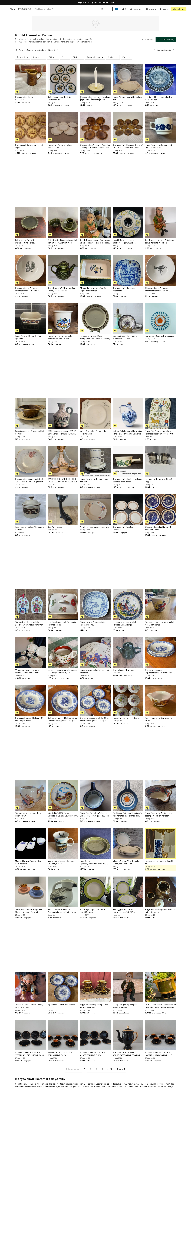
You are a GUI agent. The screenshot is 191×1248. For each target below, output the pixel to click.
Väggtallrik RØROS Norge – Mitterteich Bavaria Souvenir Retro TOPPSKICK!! (63, 814)
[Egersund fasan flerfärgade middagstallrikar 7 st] (128, 318)
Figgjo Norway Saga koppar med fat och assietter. (94, 1005)
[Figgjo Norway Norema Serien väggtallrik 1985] (95, 604)
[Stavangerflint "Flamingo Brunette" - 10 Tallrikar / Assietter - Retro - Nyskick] (128, 127)
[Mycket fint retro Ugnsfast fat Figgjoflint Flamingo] (95, 270)
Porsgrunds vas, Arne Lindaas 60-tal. (159, 862)
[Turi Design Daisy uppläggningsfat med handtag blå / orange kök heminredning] (128, 795)
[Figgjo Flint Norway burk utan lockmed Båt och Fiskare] (63, 318)
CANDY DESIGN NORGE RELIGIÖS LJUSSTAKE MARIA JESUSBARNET (62, 480)
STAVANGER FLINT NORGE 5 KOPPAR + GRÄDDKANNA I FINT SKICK (159, 1054)
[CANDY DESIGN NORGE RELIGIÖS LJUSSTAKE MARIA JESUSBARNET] (63, 461)
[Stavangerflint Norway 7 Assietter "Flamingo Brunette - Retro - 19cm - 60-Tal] (95, 127)
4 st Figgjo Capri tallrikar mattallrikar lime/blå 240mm (124, 910)
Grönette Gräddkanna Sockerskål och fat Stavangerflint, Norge (62, 241)
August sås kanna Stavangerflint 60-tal (159, 719)
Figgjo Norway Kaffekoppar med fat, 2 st (94, 480)
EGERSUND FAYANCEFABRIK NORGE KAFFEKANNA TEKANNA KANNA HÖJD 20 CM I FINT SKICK (127, 1054)
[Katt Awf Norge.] (63, 509)
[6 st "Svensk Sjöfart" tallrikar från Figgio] (30, 127)
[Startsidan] (24, 9)
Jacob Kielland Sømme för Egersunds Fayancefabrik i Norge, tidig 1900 (62, 911)
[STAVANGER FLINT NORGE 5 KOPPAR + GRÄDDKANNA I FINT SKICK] (160, 1035)
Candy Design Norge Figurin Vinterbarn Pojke (125, 1005)
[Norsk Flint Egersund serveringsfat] (95, 509)
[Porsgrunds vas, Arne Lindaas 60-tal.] (160, 843)
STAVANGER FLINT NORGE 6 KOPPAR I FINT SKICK (60, 1053)
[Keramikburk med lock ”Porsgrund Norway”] (30, 509)
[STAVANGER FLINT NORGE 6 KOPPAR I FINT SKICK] (63, 1035)
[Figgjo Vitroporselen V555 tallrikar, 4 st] (128, 79)
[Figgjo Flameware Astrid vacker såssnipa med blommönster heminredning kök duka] (160, 795)
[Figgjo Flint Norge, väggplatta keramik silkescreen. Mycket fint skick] (160, 413)
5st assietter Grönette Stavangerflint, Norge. (25, 241)
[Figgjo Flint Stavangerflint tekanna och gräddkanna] (160, 892)
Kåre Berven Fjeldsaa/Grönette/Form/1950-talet (93, 862)
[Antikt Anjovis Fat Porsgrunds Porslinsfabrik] (95, 413)
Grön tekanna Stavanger (123, 670)
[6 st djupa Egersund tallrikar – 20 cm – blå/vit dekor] (30, 700)
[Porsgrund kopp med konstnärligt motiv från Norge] (160, 604)
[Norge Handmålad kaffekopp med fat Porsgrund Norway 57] (63, 652)
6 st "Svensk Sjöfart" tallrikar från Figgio (29, 146)
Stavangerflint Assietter (123, 527)
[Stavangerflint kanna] (30, 79)
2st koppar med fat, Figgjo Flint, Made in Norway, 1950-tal (29, 910)
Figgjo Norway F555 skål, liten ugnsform (28, 337)
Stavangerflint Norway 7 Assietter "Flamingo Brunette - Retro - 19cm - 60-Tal (95, 146)
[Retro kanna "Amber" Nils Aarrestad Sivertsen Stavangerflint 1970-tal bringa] (160, 987)
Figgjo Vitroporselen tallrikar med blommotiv (94, 671)
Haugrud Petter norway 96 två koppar (158, 480)
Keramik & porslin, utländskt (32, 50)
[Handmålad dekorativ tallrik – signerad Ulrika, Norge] (128, 604)
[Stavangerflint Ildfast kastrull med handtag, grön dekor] (128, 461)
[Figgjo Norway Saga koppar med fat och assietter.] (95, 987)
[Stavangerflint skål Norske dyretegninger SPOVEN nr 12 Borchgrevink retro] (160, 270)
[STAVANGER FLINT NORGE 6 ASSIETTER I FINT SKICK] (95, 1035)
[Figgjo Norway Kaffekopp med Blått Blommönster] (160, 127)
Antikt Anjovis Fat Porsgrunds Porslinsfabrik (93, 432)
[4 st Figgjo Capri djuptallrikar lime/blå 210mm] (95, 892)
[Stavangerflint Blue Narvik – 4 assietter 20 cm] (160, 509)
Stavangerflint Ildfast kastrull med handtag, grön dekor (127, 480)
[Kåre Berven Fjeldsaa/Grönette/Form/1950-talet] (95, 843)
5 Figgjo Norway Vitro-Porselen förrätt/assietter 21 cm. (126, 862)
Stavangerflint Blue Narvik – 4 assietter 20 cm (158, 528)
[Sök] (102, 9)
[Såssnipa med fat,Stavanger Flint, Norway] (30, 413)
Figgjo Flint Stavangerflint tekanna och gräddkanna (160, 910)
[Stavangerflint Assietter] (128, 509)
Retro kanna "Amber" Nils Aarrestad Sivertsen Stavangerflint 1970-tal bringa (160, 1006)
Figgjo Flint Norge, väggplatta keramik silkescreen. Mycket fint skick (159, 432)
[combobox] (69, 9)
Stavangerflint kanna (24, 97)
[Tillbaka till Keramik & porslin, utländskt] (16, 50)
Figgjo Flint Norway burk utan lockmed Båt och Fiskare (60, 337)
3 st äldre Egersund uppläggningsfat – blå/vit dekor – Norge (159, 671)
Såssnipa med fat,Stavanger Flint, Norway (30, 432)
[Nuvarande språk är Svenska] (116, 9)
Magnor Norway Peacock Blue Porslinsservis (28, 862)
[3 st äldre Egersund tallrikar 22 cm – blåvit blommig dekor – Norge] (95, 700)
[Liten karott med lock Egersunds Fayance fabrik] (63, 604)
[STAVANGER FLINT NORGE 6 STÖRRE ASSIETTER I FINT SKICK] (30, 1035)
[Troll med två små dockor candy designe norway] (30, 987)
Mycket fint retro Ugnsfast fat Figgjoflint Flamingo (93, 289)
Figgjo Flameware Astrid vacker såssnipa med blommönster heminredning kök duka (158, 814)
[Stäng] (189, 2)
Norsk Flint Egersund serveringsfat (95, 527)
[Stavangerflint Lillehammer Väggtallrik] (128, 270)
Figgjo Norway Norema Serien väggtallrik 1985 (93, 623)
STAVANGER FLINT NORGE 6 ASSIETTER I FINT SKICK (92, 1053)
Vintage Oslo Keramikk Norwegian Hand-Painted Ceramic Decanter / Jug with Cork (127, 432)
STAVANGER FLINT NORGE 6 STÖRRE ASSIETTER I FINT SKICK (29, 1053)
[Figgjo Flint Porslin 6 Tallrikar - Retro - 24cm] (63, 127)
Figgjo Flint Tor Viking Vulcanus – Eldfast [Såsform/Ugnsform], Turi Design (94, 814)
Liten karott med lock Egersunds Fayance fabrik (62, 623)
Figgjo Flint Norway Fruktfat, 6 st (127, 718)
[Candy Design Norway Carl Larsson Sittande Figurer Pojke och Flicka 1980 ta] (95, 222)
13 (111, 1069)
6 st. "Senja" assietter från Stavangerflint (59, 98)
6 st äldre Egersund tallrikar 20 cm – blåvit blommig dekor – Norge (62, 719)
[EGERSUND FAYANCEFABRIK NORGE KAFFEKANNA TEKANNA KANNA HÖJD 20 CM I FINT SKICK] (128, 1035)
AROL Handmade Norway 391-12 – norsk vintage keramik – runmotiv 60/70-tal (62, 432)
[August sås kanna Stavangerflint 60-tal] (160, 700)
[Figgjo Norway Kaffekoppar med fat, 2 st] (95, 461)
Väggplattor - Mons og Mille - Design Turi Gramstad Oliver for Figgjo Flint (29, 623)
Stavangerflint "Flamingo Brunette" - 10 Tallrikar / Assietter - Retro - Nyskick (128, 146)
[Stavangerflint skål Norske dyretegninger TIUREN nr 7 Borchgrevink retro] (30, 270)
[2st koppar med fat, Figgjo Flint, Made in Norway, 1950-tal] (30, 892)
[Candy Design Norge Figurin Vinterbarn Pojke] (128, 987)
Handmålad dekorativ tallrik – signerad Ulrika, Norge (125, 623)
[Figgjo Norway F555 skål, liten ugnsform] (30, 318)
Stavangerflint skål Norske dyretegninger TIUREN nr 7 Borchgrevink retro (27, 289)
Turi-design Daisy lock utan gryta (159, 336)
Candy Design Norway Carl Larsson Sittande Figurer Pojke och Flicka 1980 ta (95, 241)
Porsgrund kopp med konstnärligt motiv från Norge (159, 623)
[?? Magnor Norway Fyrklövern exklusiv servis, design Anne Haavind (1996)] (30, 652)
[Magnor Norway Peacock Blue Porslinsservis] (30, 843)
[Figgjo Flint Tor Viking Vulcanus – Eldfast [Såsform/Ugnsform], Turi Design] (95, 795)
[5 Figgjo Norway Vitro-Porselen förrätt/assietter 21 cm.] (128, 843)
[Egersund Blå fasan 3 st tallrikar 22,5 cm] (63, 987)
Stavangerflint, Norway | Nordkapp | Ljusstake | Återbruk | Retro (95, 98)
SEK (124, 9)
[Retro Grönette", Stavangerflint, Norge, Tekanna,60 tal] (63, 270)
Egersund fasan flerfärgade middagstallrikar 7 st (125, 337)
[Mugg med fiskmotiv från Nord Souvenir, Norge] (63, 843)
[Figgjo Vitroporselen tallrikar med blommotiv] (95, 652)
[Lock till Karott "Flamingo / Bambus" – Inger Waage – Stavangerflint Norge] (128, 222)
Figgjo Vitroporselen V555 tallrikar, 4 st (128, 98)
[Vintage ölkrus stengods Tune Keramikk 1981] (30, 795)
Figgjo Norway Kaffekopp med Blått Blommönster (158, 146)
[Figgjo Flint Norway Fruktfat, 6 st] (128, 700)
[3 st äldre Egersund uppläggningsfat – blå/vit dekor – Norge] (160, 652)
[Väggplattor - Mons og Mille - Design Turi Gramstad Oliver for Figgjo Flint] (30, 604)
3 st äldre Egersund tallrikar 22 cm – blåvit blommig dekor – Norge (95, 719)
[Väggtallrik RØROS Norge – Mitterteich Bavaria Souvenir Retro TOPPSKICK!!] (63, 795)
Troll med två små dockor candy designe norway (29, 1005)
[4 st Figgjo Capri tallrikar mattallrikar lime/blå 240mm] (128, 892)
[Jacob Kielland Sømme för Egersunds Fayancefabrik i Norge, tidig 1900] (63, 892)
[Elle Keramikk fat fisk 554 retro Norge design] (160, 79)
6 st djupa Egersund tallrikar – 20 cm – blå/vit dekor (29, 719)
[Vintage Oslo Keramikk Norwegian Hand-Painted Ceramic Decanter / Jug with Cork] (128, 413)
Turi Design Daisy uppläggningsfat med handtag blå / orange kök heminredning (127, 814)
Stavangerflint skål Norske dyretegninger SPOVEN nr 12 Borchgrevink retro (157, 289)
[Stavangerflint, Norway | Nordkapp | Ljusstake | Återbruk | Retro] (95, 79)
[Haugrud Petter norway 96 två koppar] (160, 461)
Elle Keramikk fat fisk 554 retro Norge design (158, 98)
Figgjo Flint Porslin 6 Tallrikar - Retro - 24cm (61, 146)
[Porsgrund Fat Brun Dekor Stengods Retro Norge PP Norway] (95, 318)
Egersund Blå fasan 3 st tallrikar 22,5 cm (61, 1005)
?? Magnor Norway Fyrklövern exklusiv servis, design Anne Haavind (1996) (28, 671)
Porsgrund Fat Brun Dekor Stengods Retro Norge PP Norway (95, 337)
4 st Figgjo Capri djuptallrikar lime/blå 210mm (92, 910)
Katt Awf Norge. (55, 527)
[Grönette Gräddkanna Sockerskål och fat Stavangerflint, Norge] (63, 222)
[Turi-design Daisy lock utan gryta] (160, 318)
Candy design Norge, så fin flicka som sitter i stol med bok (159, 241)
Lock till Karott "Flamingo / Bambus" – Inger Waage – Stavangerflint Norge (124, 241)
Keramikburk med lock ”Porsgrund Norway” (29, 528)
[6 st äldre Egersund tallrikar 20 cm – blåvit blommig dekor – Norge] (63, 700)
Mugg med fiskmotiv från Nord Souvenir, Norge (61, 862)
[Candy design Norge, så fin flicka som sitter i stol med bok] (160, 222)
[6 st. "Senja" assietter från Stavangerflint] (63, 79)
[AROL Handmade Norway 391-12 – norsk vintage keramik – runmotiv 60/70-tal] (63, 413)
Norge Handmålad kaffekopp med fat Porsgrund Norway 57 (62, 671)
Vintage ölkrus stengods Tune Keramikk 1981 (28, 814)
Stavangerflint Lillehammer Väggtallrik (124, 289)
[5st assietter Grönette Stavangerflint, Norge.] (30, 222)
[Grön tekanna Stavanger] (128, 652)
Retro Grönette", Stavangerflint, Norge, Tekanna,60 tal (62, 289)
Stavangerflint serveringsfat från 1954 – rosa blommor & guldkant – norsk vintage (29, 480)
